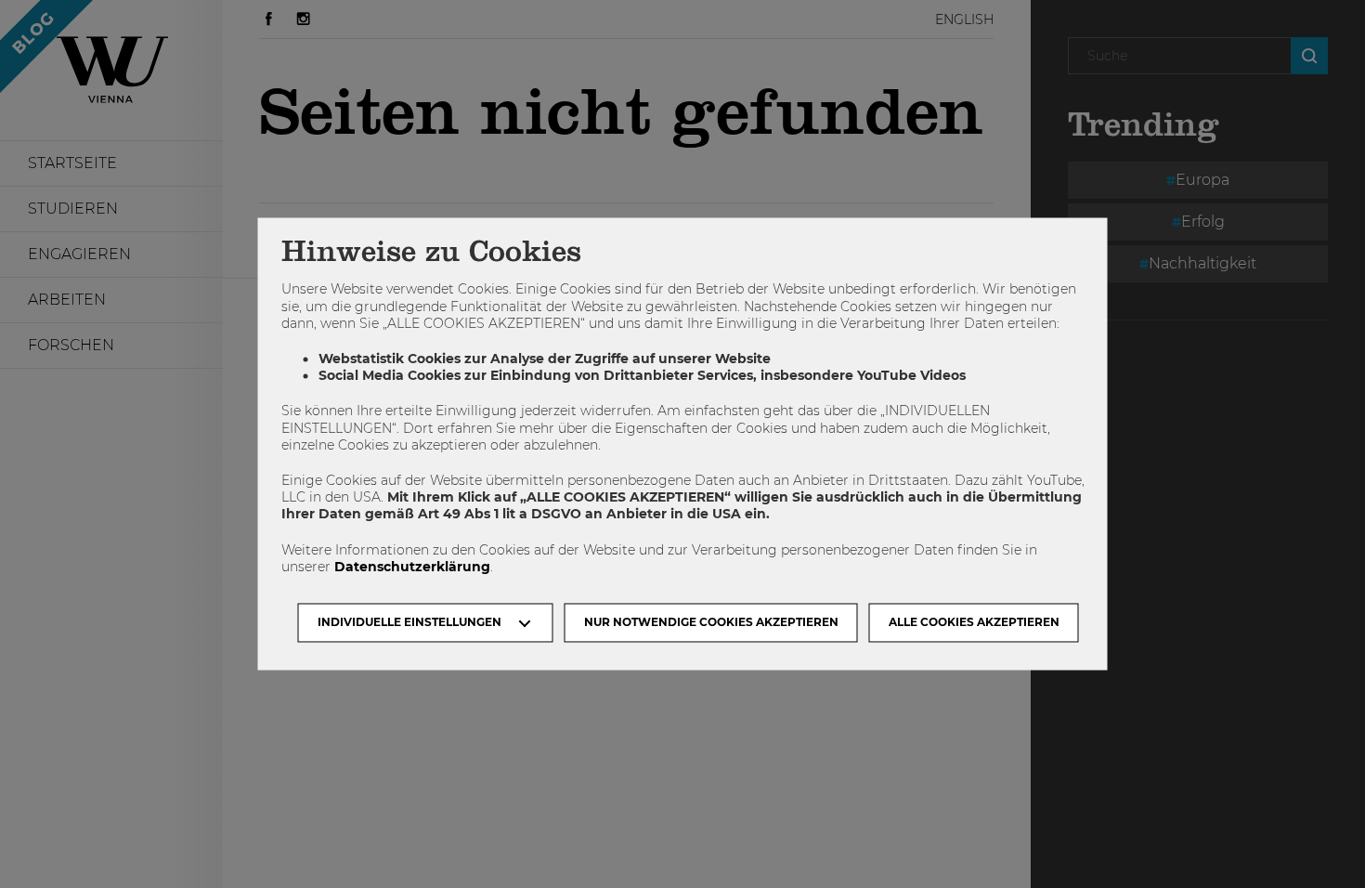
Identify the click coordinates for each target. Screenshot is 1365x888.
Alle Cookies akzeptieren (974, 623)
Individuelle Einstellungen (409, 623)
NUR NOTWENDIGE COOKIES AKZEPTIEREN (711, 623)
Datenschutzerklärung (412, 566)
